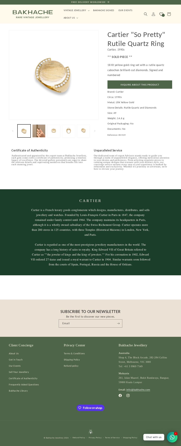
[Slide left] (13, 131)
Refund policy (71, 365)
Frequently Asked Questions (24, 384)
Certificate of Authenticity (23, 378)
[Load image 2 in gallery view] (38, 130)
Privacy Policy (95, 437)
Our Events (15, 365)
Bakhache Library (18, 390)
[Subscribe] (118, 323)
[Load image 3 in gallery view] (53, 130)
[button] (76, 10)
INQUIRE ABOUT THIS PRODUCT (140, 84)
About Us (14, 353)
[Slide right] (95, 131)
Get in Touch (15, 359)
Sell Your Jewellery (19, 372)
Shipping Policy (72, 359)
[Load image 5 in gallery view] (83, 130)
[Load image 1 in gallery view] (24, 130)
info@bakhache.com (138, 389)
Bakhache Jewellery (55, 438)
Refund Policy (79, 437)
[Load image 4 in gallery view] (68, 130)
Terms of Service (112, 437)
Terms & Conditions (74, 353)
